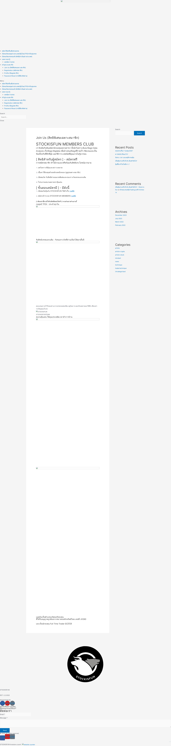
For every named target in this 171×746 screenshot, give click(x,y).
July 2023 (118, 218)
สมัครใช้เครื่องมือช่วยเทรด (10, 51)
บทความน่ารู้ (6, 59)
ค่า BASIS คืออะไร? (121, 154)
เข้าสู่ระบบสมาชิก (7, 65)
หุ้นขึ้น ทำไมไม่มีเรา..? (122, 164)
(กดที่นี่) (72, 191)
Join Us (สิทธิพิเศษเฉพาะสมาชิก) (15, 67)
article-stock (119, 255)
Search (117, 129)
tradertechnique (121, 268)
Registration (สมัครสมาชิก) (13, 70)
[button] (85, 81)
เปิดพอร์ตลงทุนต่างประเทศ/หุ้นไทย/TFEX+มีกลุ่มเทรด (19, 54)
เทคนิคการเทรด (9, 62)
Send (5, 730)
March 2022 (119, 222)
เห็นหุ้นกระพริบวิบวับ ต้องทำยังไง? (126, 161)
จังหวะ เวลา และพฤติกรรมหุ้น (124, 157)
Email (2, 714)
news (117, 261)
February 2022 (120, 225)
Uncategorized (120, 271)
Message (4, 718)
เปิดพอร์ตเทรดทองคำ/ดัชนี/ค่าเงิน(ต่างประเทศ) (17, 56)
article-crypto (120, 251)
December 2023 (121, 215)
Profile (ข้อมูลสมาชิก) (11, 73)
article (117, 248)
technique (118, 265)
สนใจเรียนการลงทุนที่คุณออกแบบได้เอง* (8, 707)
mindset (118, 258)
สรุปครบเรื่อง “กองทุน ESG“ (124, 151)
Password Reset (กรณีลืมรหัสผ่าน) (15, 76)
